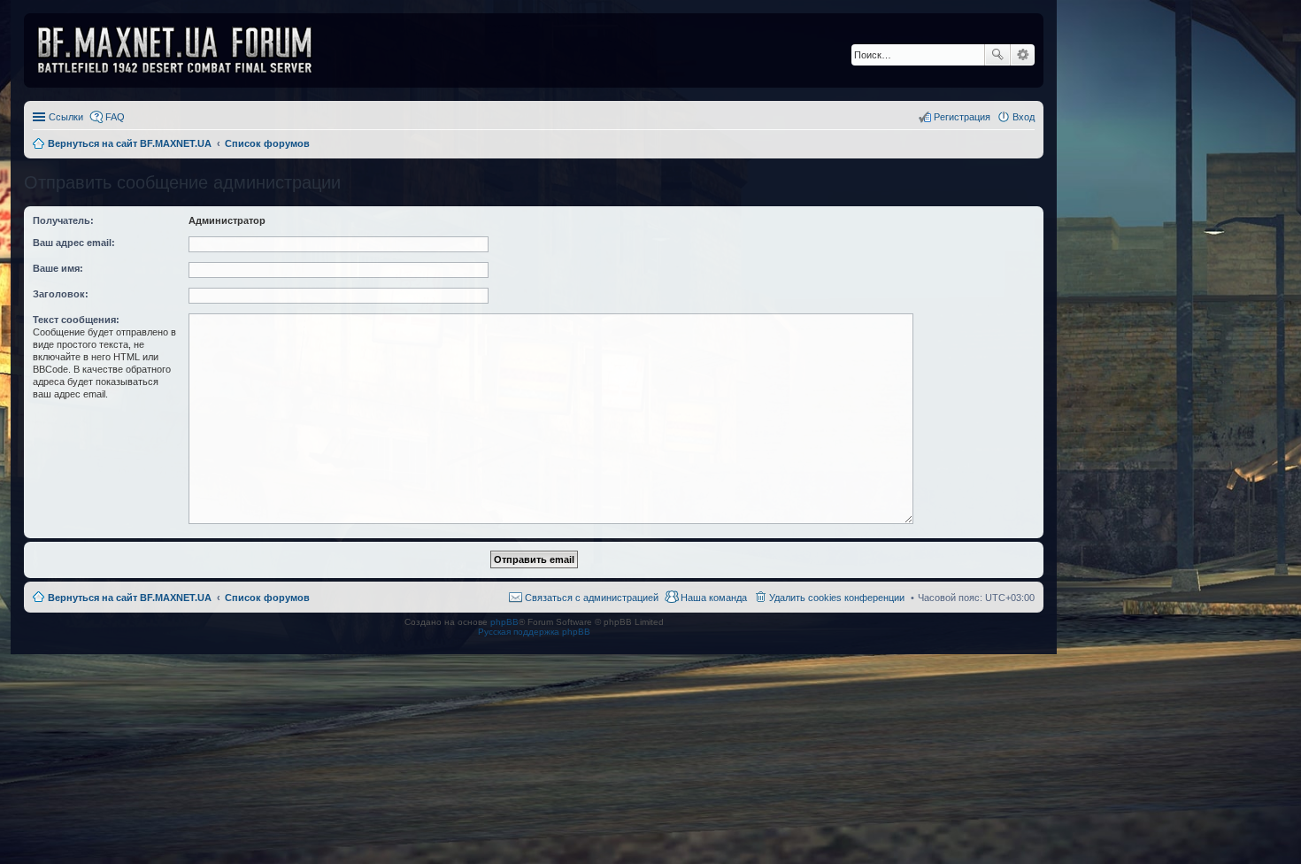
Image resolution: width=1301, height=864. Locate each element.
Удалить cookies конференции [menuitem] (837, 597)
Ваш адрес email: (74, 242)
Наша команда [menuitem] (714, 597)
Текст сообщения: (76, 319)
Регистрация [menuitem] (962, 117)
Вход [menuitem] (1023, 117)
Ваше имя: (58, 268)
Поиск (997, 55)
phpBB (504, 622)
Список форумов (267, 597)
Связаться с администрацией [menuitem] (591, 597)
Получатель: (63, 220)
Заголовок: (61, 294)
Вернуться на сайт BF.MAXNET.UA (130, 597)
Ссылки (66, 117)
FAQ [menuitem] (115, 117)
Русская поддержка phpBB (534, 631)
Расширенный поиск (1023, 55)
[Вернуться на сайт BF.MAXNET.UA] (185, 50)
